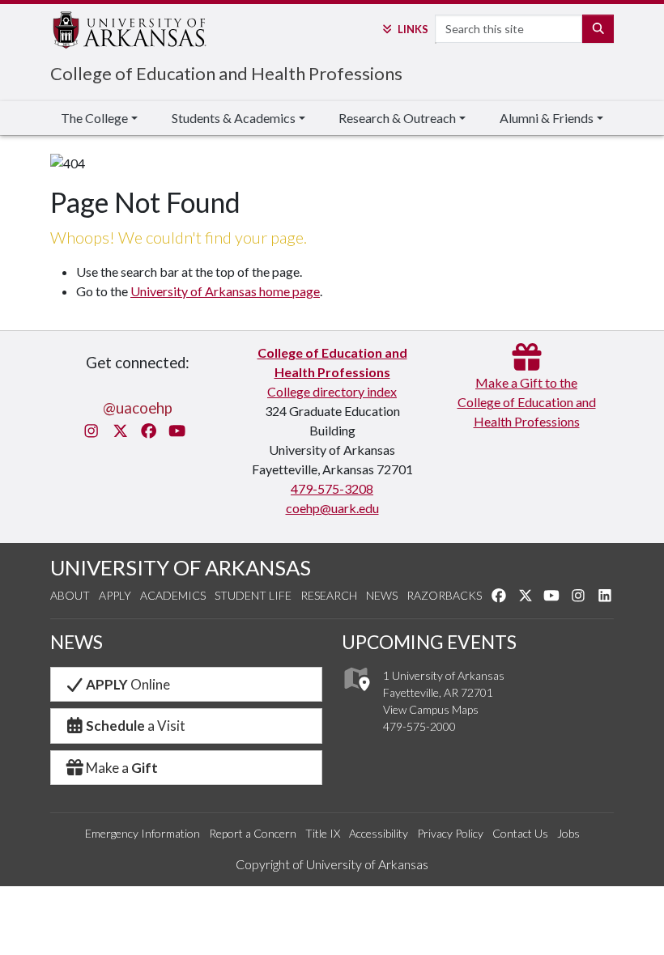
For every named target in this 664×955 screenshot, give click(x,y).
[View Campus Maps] (356, 695)
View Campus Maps (431, 709)
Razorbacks (444, 595)
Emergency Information (142, 833)
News (382, 595)
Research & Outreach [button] (397, 117)
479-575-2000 (419, 726)
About (70, 595)
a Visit (135, 725)
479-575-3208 (332, 488)
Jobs (568, 833)
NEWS (76, 641)
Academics (173, 595)
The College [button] (94, 117)
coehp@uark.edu (332, 508)
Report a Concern (252, 833)
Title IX (322, 833)
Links (413, 29)
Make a (122, 767)
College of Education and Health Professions (226, 73)
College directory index (332, 391)
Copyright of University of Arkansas (332, 864)
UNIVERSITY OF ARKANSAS (180, 567)
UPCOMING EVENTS (429, 641)
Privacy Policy (450, 833)
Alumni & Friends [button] (547, 117)
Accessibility (378, 833)
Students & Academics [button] (234, 117)
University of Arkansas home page (225, 291)
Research (328, 595)
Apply (115, 595)
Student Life (253, 595)
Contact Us (520, 833)
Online (128, 684)
